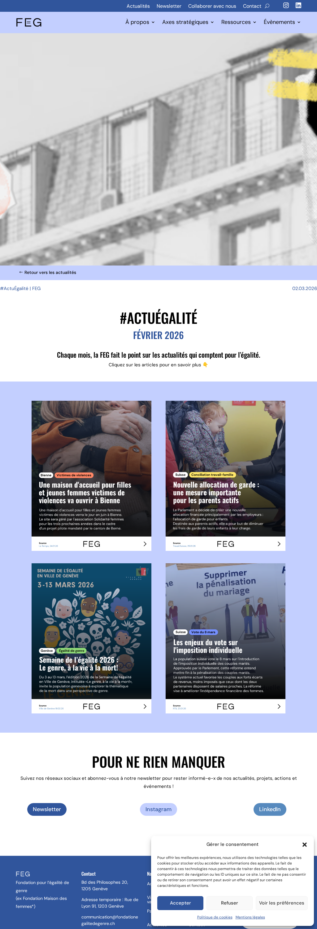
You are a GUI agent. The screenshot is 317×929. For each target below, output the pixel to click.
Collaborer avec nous (212, 6)
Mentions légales (250, 917)
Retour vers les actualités (50, 272)
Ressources (236, 22)
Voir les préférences (281, 903)
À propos (137, 22)
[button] (305, 845)
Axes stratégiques (185, 22)
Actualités (138, 6)
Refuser (229, 903)
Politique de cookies (214, 917)
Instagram (158, 809)
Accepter (180, 903)
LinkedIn (270, 809)
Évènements (279, 22)
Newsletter (169, 6)
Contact (252, 6)
